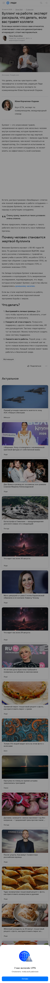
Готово (25, 979)
